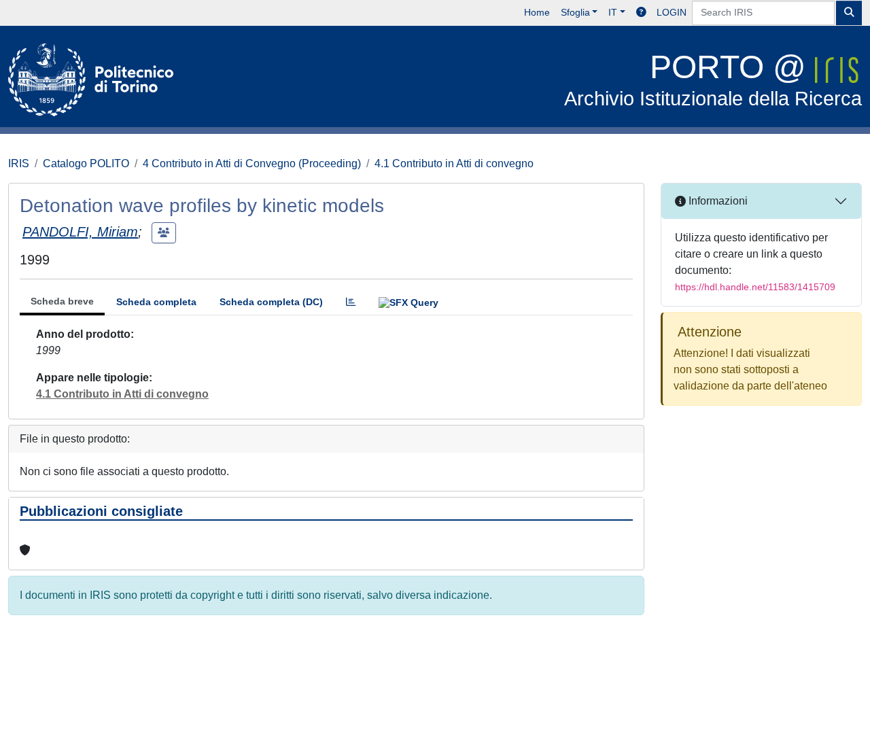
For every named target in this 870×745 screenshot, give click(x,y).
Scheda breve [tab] (62, 301)
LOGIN (671, 12)
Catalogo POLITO (86, 163)
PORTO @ (713, 79)
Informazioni (717, 201)
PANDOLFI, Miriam (80, 231)
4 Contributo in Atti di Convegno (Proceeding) (252, 163)
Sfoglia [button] (575, 12)
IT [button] (612, 12)
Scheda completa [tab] (156, 301)
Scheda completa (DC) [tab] (271, 301)
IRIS (18, 163)
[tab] (350, 302)
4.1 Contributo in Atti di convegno (454, 163)
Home (537, 12)
